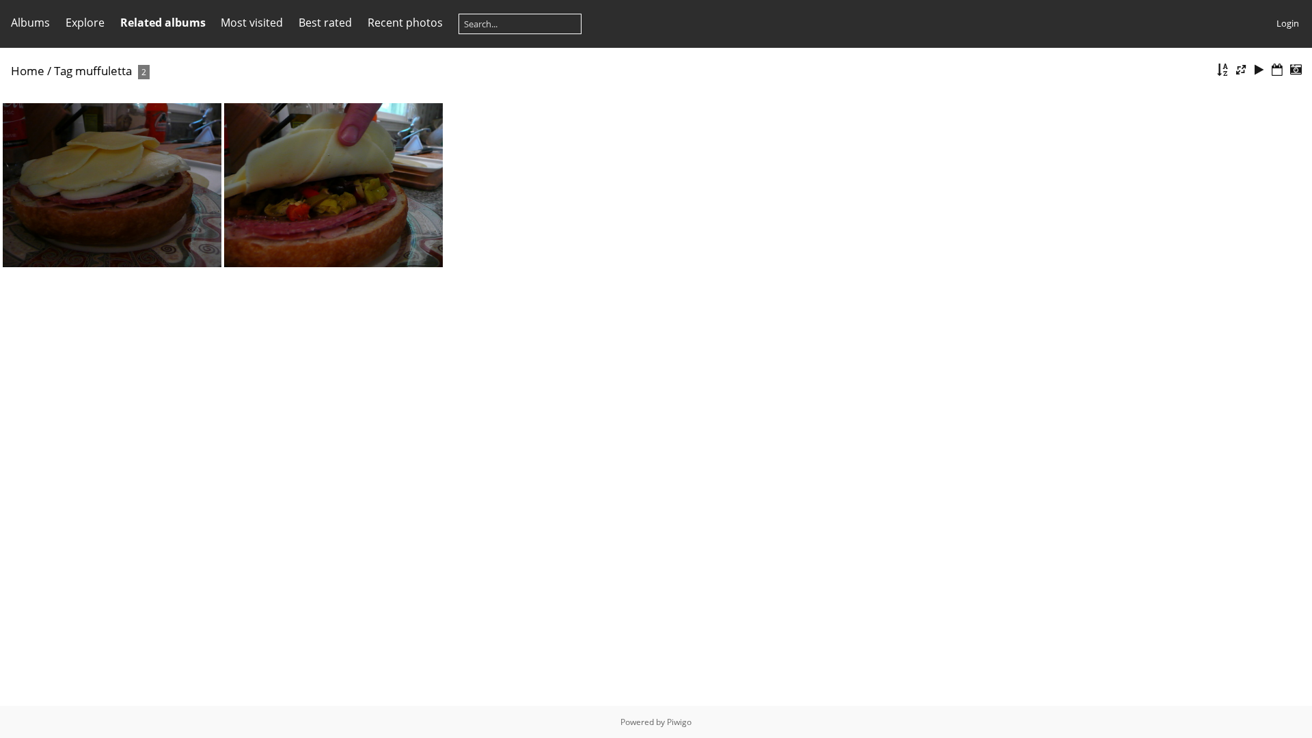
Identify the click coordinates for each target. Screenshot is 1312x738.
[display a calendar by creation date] (1295, 70)
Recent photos (405, 22)
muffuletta (103, 71)
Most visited (252, 22)
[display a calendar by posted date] (1277, 70)
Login (1287, 23)
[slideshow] (1259, 70)
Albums (30, 22)
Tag (63, 71)
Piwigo (679, 722)
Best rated (325, 22)
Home (27, 71)
